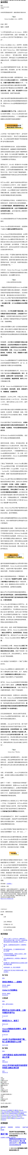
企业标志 (3, 1137)
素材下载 (4, 1134)
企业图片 (8, 1137)
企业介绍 (13, 1137)
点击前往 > (9, 883)
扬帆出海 (3, 1127)
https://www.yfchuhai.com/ (7, 898)
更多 (3, 978)
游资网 (2, 1129)
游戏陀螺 (10, 1127)
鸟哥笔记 (17, 1127)
